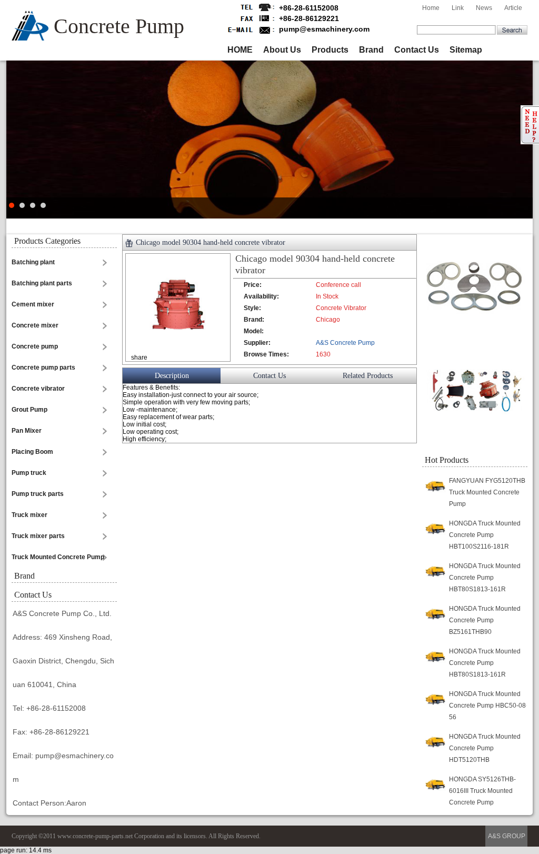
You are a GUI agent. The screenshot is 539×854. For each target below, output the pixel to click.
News (484, 8)
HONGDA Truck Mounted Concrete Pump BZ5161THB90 (485, 620)
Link (458, 8)
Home (431, 8)
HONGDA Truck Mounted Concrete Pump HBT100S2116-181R (485, 535)
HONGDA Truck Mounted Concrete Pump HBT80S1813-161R (485, 577)
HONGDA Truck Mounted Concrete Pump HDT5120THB (485, 748)
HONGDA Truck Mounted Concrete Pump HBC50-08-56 (488, 705)
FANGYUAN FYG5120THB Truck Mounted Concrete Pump (487, 492)
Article (513, 8)
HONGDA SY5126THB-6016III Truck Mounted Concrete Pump (482, 791)
